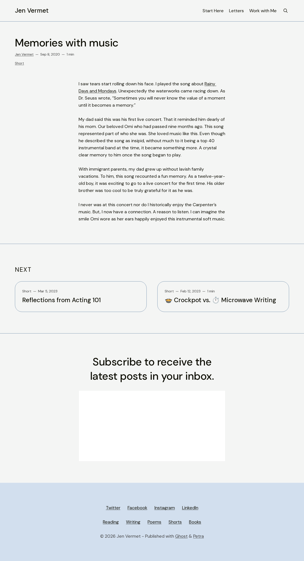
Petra (198, 536)
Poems (154, 522)
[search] (285, 10)
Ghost (181, 536)
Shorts (175, 522)
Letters (236, 11)
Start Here (213, 11)
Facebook (137, 508)
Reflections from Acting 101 (61, 300)
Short (19, 63)
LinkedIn (190, 508)
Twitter (113, 508)
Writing (133, 522)
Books (195, 522)
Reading (111, 522)
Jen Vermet (32, 11)
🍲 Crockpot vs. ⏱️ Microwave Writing (220, 300)
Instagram (164, 508)
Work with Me (263, 11)
